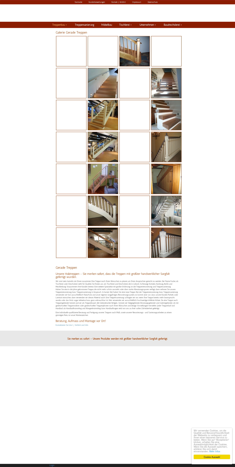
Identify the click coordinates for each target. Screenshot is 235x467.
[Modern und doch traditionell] (135, 115)
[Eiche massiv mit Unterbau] (166, 179)
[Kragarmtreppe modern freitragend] (166, 83)
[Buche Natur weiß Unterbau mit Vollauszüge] (135, 179)
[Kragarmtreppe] (71, 115)
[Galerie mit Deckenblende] (71, 243)
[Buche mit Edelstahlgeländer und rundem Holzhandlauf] (103, 179)
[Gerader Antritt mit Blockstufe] (135, 147)
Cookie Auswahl (212, 457)
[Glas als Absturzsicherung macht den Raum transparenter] (103, 147)
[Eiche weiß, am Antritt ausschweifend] (103, 211)
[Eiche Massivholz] (71, 211)
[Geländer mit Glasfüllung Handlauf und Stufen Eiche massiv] (103, 243)
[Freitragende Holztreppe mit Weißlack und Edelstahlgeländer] (166, 211)
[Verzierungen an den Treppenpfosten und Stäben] (166, 243)
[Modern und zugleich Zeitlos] (166, 115)
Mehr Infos (214, 451)
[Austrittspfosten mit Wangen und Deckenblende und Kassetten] (71, 179)
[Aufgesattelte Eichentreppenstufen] (71, 51)
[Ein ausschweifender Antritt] (135, 211)
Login (52, 465)
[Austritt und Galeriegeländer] (166, 147)
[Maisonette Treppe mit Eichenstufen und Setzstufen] (103, 115)
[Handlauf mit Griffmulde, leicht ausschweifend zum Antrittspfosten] (135, 51)
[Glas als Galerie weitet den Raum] (103, 51)
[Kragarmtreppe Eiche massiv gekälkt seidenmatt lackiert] (71, 83)
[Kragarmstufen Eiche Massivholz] (166, 51)
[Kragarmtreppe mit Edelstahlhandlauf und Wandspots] (135, 83)
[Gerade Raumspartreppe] (135, 243)
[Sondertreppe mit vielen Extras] (71, 147)
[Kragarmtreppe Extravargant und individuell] (103, 83)
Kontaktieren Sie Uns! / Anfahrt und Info (72, 325)
